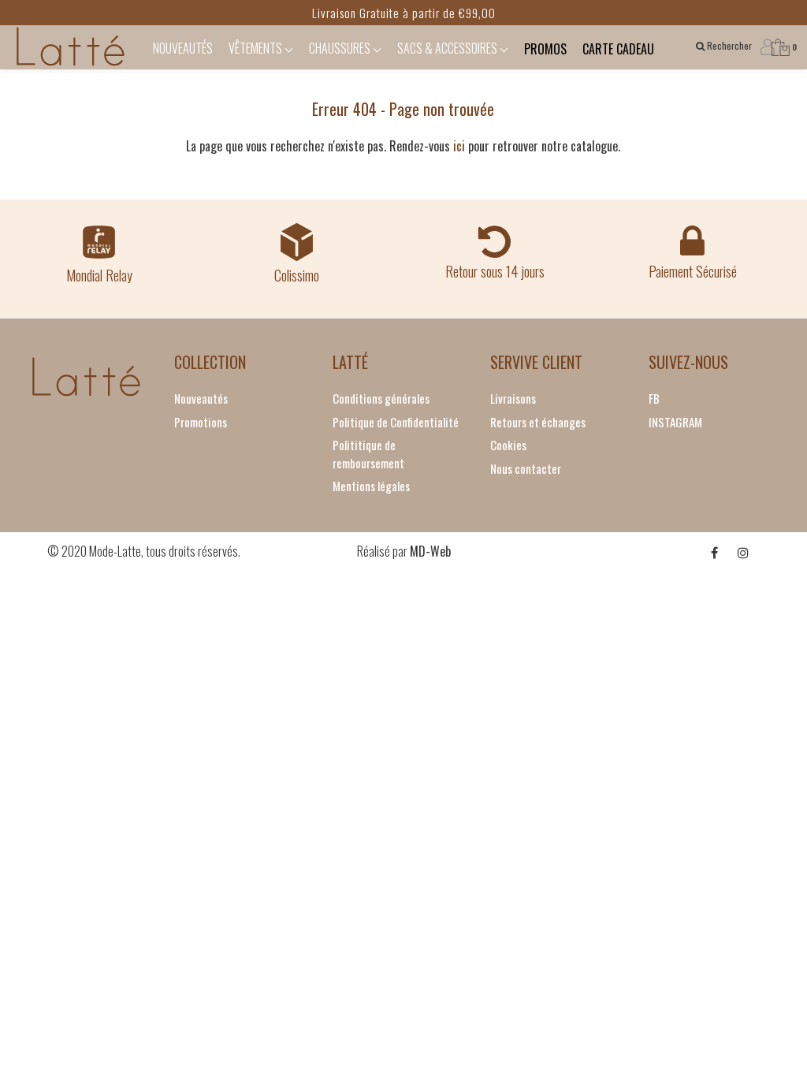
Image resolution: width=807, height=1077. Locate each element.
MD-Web (430, 551)
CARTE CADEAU (618, 48)
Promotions (200, 421)
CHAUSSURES (341, 48)
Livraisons (513, 398)
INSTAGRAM (675, 421)
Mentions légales (371, 485)
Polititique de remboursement (368, 453)
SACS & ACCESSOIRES (448, 48)
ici (459, 145)
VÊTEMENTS (256, 48)
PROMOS (545, 48)
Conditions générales (381, 398)
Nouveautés (201, 398)
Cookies (508, 444)
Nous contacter (525, 468)
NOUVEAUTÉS (183, 48)
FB (654, 398)
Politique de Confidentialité (396, 421)
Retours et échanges (538, 421)
